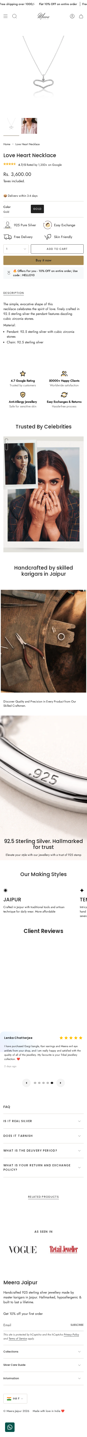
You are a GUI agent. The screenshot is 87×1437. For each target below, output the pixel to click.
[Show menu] (5, 16)
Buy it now (43, 260)
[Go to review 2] (39, 1083)
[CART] (81, 16)
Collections (10, 1351)
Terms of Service (18, 1339)
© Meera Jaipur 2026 (16, 1411)
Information (11, 1378)
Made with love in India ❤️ (48, 1411)
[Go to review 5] (52, 1083)
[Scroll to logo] (23, 1250)
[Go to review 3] (43, 1083)
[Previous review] (26, 1083)
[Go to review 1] (35, 1083)
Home (6, 144)
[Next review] (60, 1083)
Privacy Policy (71, 1335)
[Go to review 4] (47, 1083)
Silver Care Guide (14, 1365)
